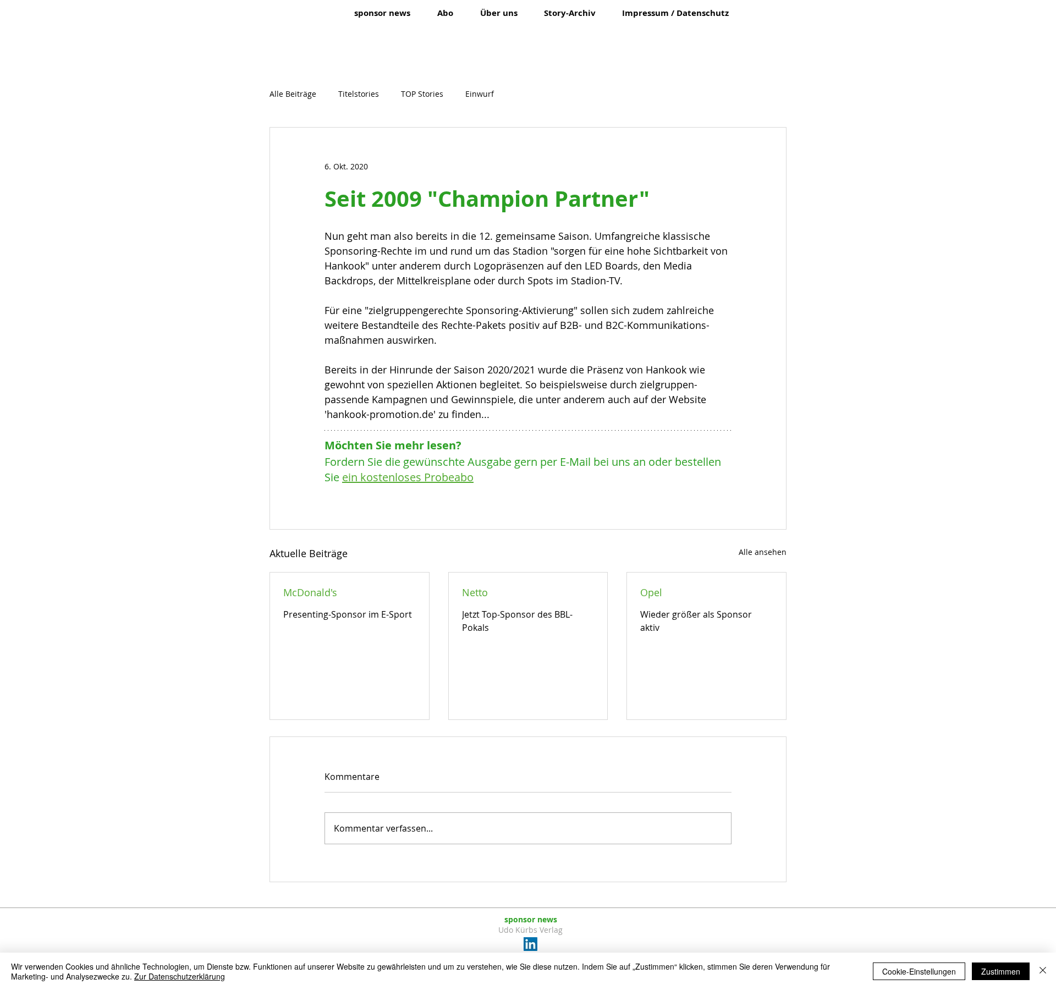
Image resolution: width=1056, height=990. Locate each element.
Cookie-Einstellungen (919, 971)
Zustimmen (1000, 971)
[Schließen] (1042, 971)
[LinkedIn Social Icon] (530, 944)
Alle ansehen (763, 552)
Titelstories (358, 94)
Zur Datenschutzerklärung (179, 976)
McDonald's (310, 592)
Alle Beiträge (293, 94)
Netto (475, 592)
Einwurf (479, 94)
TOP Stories (422, 94)
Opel (651, 592)
